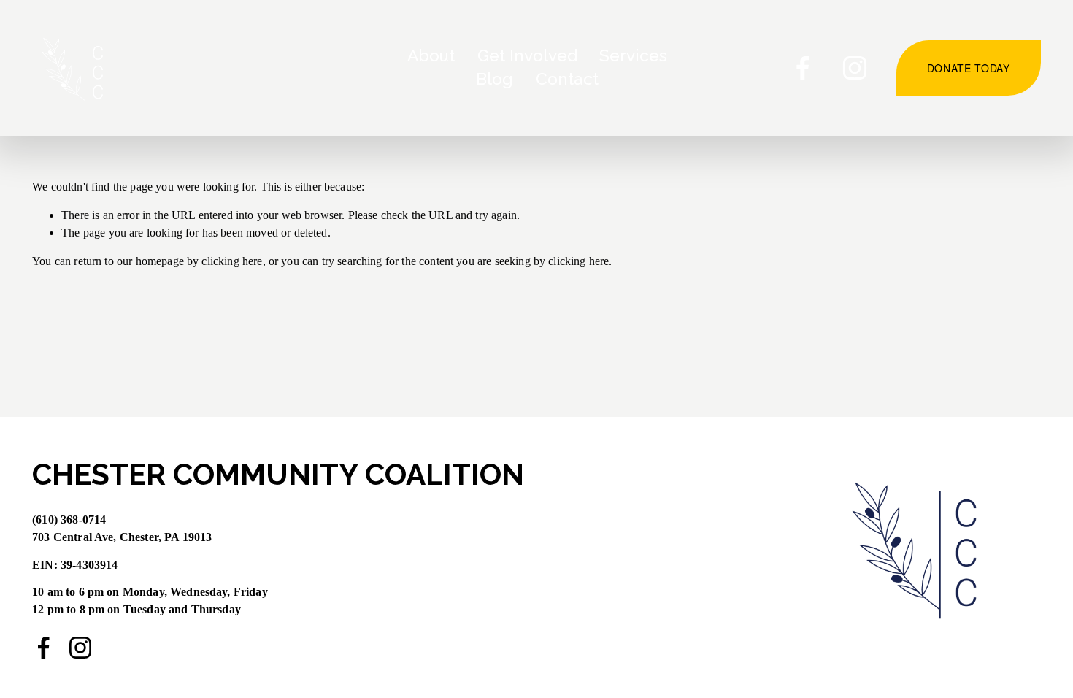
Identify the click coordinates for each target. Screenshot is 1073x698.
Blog (494, 78)
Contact (567, 78)
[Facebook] (803, 68)
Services (633, 55)
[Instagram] (854, 68)
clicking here (231, 261)
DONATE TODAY (968, 68)
